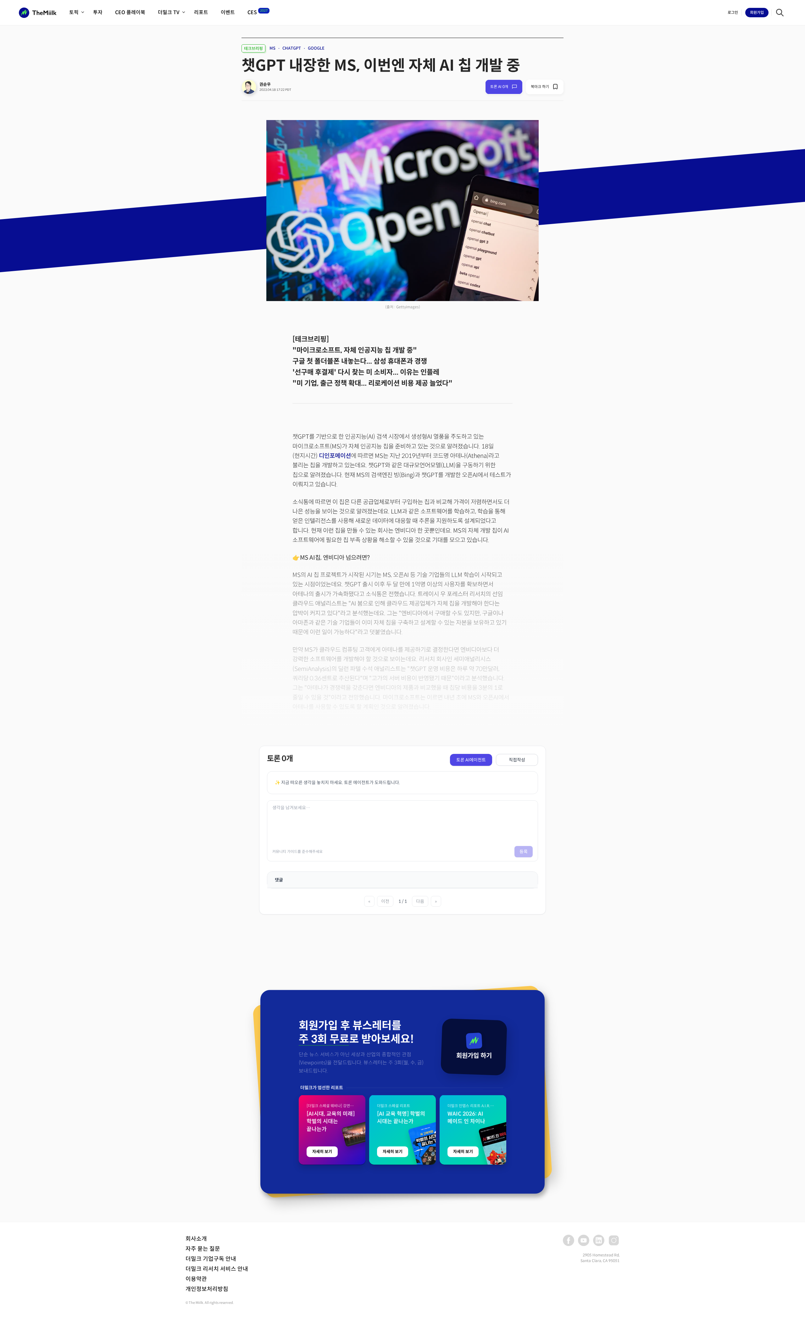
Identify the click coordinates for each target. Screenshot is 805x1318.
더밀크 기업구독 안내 (211, 1258)
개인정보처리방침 (207, 1289)
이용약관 (196, 1279)
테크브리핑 (253, 49)
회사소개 (196, 1238)
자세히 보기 (322, 1151)
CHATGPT (291, 48)
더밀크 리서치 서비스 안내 (217, 1269)
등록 (523, 851)
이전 (385, 901)
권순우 (265, 84)
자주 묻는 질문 (203, 1248)
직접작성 (517, 760)
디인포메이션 (335, 455)
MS (272, 48)
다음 (420, 901)
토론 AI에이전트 (471, 760)
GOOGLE (316, 48)
